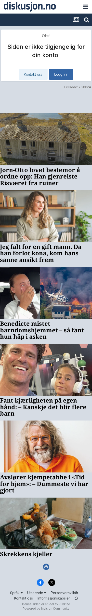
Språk (15, 593)
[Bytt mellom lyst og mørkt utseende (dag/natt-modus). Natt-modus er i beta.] (76, 598)
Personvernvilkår (64, 593)
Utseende (35, 593)
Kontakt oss (33, 74)
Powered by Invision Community (46, 608)
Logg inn (61, 74)
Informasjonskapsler (54, 598)
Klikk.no (64, 604)
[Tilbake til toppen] (46, 566)
